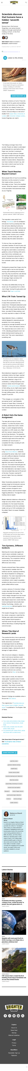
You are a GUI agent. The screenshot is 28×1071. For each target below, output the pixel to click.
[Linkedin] (14, 1015)
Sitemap (14, 1033)
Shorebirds (10, 221)
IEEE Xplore (12, 698)
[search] (26, 2)
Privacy (14, 1043)
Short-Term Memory (11, 451)
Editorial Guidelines (14, 1035)
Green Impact (5, 974)
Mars (14, 672)
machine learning (7, 606)
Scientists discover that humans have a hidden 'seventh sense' (13, 705)
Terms (14, 1045)
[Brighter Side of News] (14, 2)
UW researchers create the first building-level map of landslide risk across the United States (14, 977)
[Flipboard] (18, 1015)
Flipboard (14, 1055)
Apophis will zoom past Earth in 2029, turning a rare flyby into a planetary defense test (13, 940)
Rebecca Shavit (14, 41)
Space (3, 898)
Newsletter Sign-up (14, 1053)
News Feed (14, 1030)
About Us (14, 1028)
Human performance (13, 386)
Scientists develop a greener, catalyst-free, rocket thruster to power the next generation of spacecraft (13, 902)
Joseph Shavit (13, 43)
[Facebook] (5, 1015)
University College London (17, 116)
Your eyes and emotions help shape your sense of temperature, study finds (13, 723)
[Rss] (22, 1015)
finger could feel (15, 291)
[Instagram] (9, 1015)
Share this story (17, 96)
